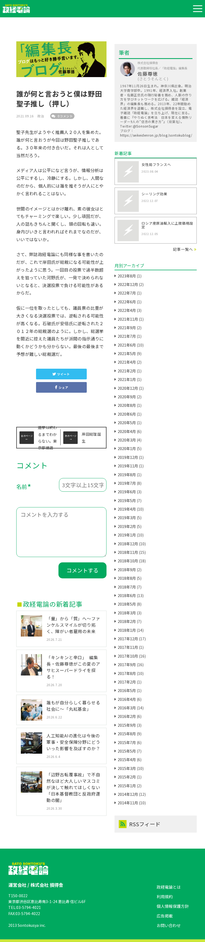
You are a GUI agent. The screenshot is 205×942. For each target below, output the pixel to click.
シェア (63, 387)
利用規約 (165, 896)
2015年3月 (127, 768)
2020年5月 (127, 422)
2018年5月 (127, 604)
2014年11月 (128, 802)
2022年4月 (127, 310)
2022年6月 (127, 301)
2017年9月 (127, 664)
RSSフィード (144, 824)
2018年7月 (127, 587)
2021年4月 (127, 362)
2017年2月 (127, 682)
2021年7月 (127, 336)
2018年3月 (127, 612)
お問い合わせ (169, 925)
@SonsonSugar (146, 126)
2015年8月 (127, 733)
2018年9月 (127, 569)
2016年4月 (127, 699)
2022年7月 (127, 293)
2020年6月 (127, 414)
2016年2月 (127, 716)
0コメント (65, 116)
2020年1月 (127, 448)
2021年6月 (127, 345)
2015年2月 (127, 777)
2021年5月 (127, 353)
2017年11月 (128, 647)
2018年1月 (127, 630)
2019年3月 (127, 517)
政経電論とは (169, 887)
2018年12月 (128, 543)
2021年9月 (127, 327)
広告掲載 (165, 916)
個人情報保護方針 (173, 906)
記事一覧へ (183, 249)
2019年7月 (127, 483)
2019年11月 (128, 465)
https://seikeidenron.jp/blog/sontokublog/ (156, 135)
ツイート (63, 374)
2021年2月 (127, 370)
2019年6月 (127, 491)
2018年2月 (127, 621)
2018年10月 (128, 560)
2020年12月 (128, 388)
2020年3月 (127, 440)
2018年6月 (127, 595)
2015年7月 (127, 742)
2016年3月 (127, 707)
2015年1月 (127, 785)
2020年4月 (127, 431)
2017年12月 (128, 638)
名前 (23, 487)
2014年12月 (128, 794)
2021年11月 (128, 319)
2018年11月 (128, 552)
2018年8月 (127, 578)
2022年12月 (128, 284)
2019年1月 (127, 535)
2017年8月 (127, 673)
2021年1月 (127, 379)
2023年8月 (127, 276)
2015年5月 (127, 751)
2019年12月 (128, 457)
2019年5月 (127, 500)
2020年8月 (127, 405)
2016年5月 (127, 690)
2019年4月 (127, 509)
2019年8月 (127, 474)
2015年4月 (127, 759)
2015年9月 (127, 725)
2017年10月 (128, 656)
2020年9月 (127, 396)
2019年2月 (127, 526)
